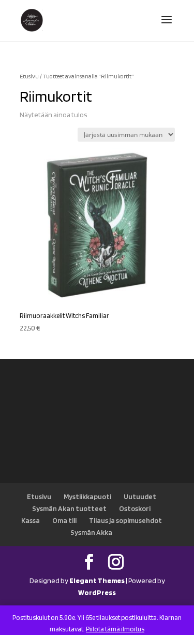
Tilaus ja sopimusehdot (125, 520)
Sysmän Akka (91, 532)
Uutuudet (140, 496)
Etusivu (29, 76)
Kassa (30, 520)
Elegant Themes (97, 580)
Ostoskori (135, 508)
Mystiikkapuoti (87, 496)
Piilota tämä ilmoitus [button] (115, 629)
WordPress (97, 592)
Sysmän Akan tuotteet (69, 508)
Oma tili (64, 520)
